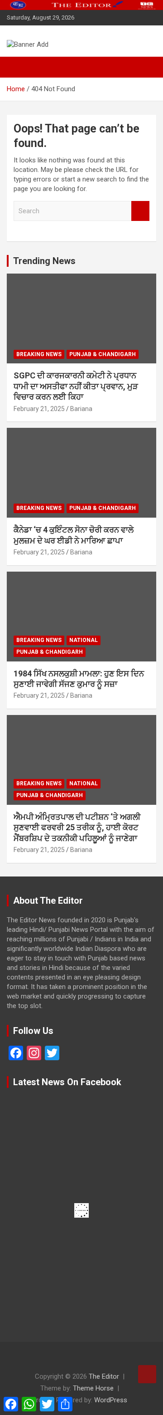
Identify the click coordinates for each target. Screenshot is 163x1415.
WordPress (110, 1400)
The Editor (104, 1376)
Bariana (81, 408)
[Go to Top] (147, 1374)
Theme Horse (93, 1388)
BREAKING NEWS (39, 354)
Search (140, 211)
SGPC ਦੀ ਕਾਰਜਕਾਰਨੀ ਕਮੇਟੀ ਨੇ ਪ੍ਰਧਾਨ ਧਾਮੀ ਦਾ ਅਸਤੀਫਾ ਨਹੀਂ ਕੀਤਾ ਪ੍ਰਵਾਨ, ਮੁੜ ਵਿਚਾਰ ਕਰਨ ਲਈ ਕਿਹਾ (76, 386)
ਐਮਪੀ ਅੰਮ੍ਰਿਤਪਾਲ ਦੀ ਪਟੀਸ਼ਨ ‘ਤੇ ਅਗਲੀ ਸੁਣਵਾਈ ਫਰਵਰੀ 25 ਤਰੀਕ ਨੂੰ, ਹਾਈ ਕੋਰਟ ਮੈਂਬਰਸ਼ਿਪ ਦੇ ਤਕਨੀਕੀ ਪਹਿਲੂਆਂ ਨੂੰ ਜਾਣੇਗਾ (77, 827)
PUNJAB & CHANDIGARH (102, 354)
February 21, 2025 (39, 408)
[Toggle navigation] (18, 67)
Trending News (44, 260)
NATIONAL (83, 640)
